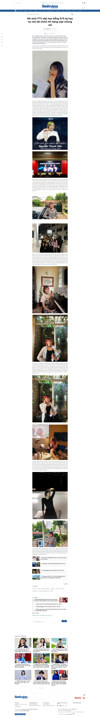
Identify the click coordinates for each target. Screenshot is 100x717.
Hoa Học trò (60, 2)
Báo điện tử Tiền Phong (50, 7)
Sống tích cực (68, 10)
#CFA (39, 588)
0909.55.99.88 (33, 704)
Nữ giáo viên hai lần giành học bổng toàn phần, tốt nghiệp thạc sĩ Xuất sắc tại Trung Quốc (41, 666)
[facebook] (82, 3)
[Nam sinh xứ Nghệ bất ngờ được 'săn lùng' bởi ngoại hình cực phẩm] (36, 558)
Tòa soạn (17, 702)
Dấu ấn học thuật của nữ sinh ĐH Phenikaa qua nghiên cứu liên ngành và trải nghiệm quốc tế (58, 683)
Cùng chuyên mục (20, 636)
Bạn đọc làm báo (21, 714)
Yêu (40, 10)
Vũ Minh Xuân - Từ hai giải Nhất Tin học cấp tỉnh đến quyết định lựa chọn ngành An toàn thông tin (59, 666)
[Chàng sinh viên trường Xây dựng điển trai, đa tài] (36, 564)
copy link (50, 33)
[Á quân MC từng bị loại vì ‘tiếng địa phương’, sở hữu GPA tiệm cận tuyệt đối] (23, 658)
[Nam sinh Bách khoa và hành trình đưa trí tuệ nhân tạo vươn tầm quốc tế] (59, 643)
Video (63, 10)
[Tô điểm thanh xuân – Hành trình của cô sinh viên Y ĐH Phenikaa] (23, 675)
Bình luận (2, 42)
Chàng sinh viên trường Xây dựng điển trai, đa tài (53, 563)
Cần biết (79, 10)
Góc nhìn (35, 10)
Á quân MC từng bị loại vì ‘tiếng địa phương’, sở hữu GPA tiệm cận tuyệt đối (23, 666)
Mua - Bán (74, 10)
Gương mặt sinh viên (50, 10)
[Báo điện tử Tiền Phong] (78, 698)
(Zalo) (37, 704)
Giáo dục (30, 10)
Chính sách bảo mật (77, 702)
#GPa (51, 591)
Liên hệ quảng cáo (33, 702)
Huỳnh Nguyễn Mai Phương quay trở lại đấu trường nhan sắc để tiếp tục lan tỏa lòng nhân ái (45, 600)
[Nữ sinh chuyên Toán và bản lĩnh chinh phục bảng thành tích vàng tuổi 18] (41, 643)
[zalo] (66, 706)
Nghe (2, 34)
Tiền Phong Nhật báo (53, 2)
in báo (52, 33)
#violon (62, 588)
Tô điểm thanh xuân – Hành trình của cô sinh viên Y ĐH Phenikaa (22, 682)
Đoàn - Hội (20, 10)
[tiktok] (63, 705)
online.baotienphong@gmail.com (49, 705)
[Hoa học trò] (84, 698)
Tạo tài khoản (41, 615)
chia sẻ (45, 33)
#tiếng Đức (35, 591)
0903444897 (46, 704)
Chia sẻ (2, 37)
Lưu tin (2, 40)
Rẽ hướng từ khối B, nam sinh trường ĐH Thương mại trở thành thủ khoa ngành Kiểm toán (41, 682)
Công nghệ (58, 10)
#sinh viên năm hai (45, 588)
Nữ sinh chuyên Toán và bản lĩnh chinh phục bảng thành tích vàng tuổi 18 (41, 650)
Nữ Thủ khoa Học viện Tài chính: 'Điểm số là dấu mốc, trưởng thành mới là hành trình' (23, 650)
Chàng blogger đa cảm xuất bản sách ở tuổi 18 (53, 570)
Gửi (64, 621)
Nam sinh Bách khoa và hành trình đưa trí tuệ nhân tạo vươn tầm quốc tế (59, 650)
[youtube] (84, 3)
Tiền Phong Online (44, 2)
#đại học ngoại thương (44, 591)
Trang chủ (15, 11)
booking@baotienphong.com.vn (36, 705)
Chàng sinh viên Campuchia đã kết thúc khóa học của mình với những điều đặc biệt (50, 610)
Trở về (2, 45)
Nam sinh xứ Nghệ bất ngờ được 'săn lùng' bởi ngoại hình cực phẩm (53, 558)
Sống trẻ (25, 10)
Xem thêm (84, 11)
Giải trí (44, 10)
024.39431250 (18, 706)
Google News (72, 14)
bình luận (55, 33)
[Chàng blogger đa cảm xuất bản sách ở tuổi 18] (36, 571)
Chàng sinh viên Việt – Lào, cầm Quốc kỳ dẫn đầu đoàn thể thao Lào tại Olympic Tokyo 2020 (53, 577)
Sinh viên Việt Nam (21, 697)
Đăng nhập (34, 615)
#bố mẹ (34, 588)
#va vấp (57, 588)
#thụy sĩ (52, 588)
